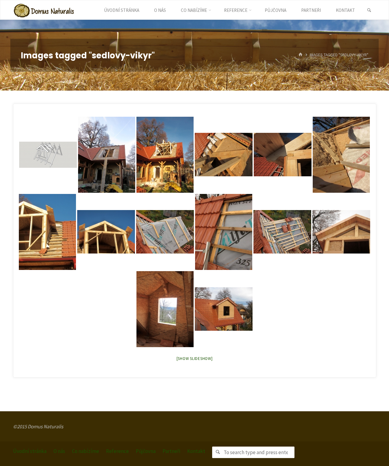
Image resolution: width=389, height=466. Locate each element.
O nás (59, 451)
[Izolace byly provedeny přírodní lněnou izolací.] (341, 155)
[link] (369, 10)
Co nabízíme (85, 451)
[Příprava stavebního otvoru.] (106, 155)
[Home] (300, 55)
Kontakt (196, 451)
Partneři (171, 451)
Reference (117, 451)
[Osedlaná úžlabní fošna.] (224, 154)
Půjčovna (146, 451)
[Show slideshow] (195, 358)
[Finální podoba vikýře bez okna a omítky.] (224, 309)
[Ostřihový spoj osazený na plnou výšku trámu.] (283, 154)
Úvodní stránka (29, 451)
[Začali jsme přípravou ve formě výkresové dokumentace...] (48, 155)
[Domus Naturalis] (43, 10)
